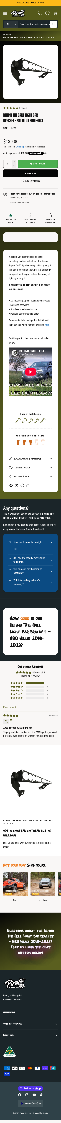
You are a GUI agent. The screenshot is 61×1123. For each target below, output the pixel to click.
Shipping (20, 147)
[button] (5, 13)
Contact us (31, 529)
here (47, 324)
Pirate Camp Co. (26, 1113)
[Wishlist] (47, 13)
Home (8, 34)
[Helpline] (39, 13)
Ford (15, 900)
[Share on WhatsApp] (22, 485)
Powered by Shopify (40, 1113)
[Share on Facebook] (11, 485)
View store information (19, 202)
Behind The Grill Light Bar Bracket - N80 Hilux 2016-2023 (28, 37)
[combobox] (38, 24)
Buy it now (30, 173)
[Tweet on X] (17, 485)
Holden (43, 900)
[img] (10, 715)
